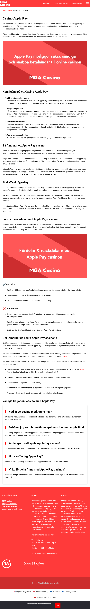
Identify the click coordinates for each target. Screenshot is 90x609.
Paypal (64, 356)
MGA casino (7, 501)
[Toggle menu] (87, 3)
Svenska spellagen (9, 506)
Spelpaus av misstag (62, 3)
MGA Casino (46, 3)
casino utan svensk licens (12, 509)
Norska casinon (77, 3)
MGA (82, 369)
